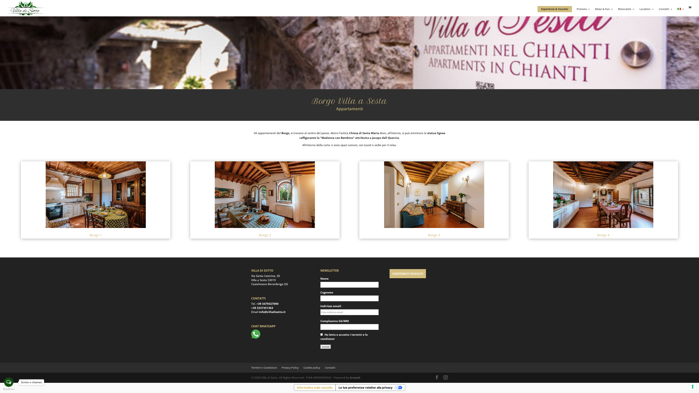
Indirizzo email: (330, 306)
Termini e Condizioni (264, 367)
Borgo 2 (265, 235)
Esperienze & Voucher (554, 9)
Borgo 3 (434, 235)
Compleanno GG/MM (334, 321)
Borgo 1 (96, 235)
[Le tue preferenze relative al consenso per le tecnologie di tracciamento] (692, 386)
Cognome (326, 292)
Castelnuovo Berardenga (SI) (269, 284)
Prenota (582, 9)
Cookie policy (311, 367)
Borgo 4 (603, 235)
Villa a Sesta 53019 (263, 280)
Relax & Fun (602, 9)
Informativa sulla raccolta (315, 387)
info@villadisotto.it (272, 312)
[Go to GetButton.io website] (9, 389)
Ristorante (624, 9)
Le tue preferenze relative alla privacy (365, 387)
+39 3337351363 (262, 308)
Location (644, 9)
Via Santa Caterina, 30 (265, 276)
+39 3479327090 (267, 303)
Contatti (664, 9)
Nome (324, 278)
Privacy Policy (290, 367)
